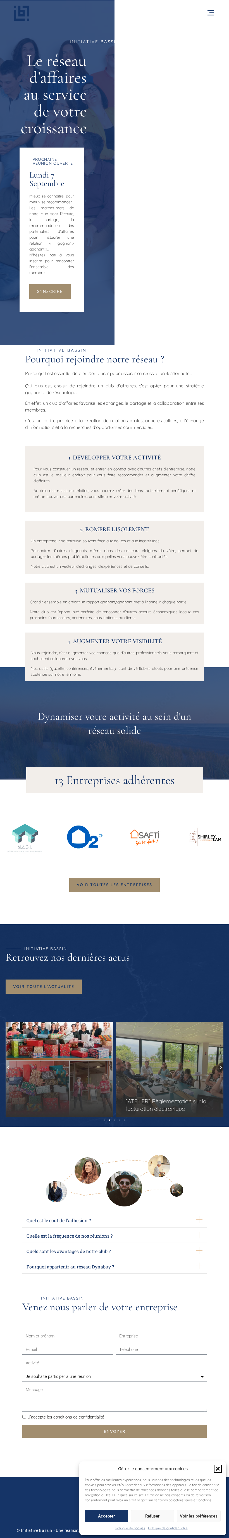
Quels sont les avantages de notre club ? (69, 1251)
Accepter (106, 1516)
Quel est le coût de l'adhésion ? (59, 1220)
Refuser (152, 1516)
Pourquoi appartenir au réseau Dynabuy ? (70, 1267)
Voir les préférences (199, 1516)
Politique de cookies (130, 1528)
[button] (218, 1469)
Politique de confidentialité (168, 1528)
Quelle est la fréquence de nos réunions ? (70, 1236)
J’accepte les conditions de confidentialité (66, 1417)
